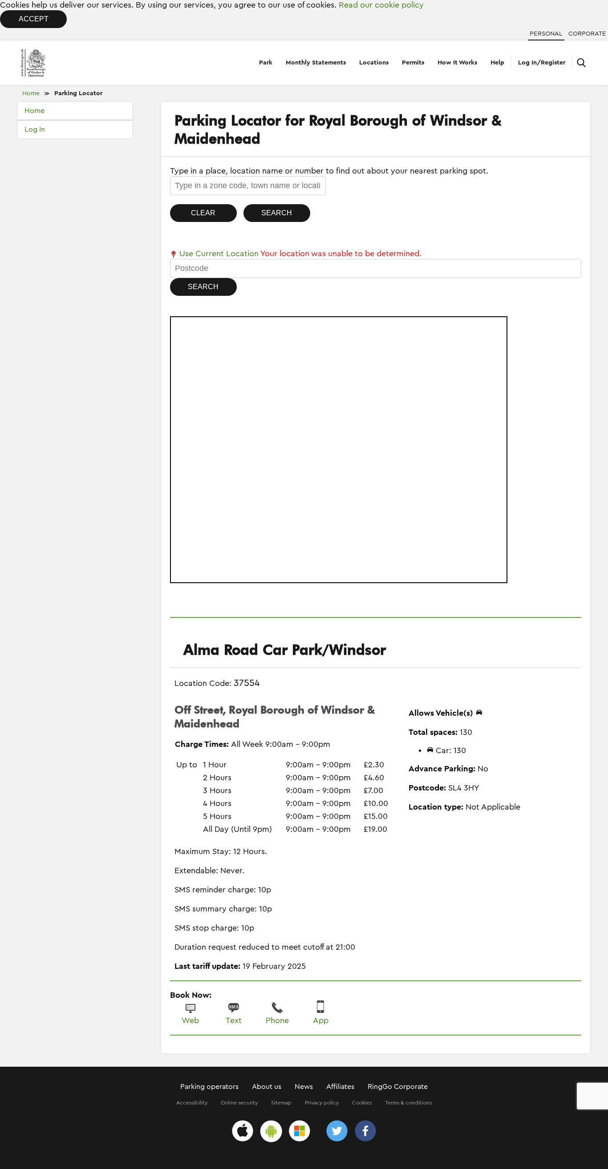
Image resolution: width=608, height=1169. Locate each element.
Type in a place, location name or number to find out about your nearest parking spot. (329, 171)
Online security (239, 1102)
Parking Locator (78, 93)
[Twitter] (337, 1132)
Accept (34, 19)
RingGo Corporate (398, 1086)
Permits (413, 63)
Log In (34, 129)
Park (265, 63)
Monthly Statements (316, 63)
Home (31, 93)
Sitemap (281, 1102)
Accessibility (191, 1102)
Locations (374, 63)
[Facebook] (365, 1132)
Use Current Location (218, 254)
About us (266, 1086)
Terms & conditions (408, 1102)
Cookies (362, 1102)
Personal (546, 34)
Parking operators (209, 1086)
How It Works (457, 63)
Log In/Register (541, 63)
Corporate (587, 34)
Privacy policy (322, 1102)
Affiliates (340, 1086)
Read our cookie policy (381, 5)
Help (497, 63)
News (304, 1086)
